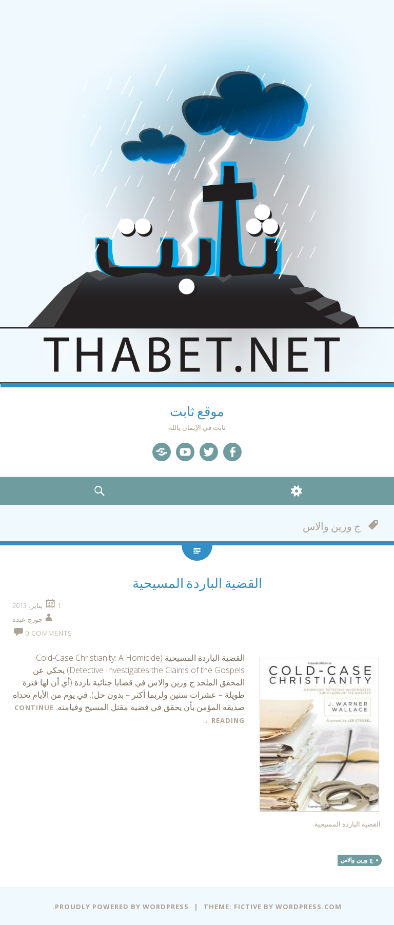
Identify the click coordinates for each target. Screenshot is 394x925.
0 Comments (48, 633)
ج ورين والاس (357, 859)
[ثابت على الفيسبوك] (232, 452)
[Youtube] (185, 452)
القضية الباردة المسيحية (197, 584)
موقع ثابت (197, 412)
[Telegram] (161, 452)
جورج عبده (27, 619)
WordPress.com (308, 906)
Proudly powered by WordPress (122, 906)
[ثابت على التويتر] (209, 452)
